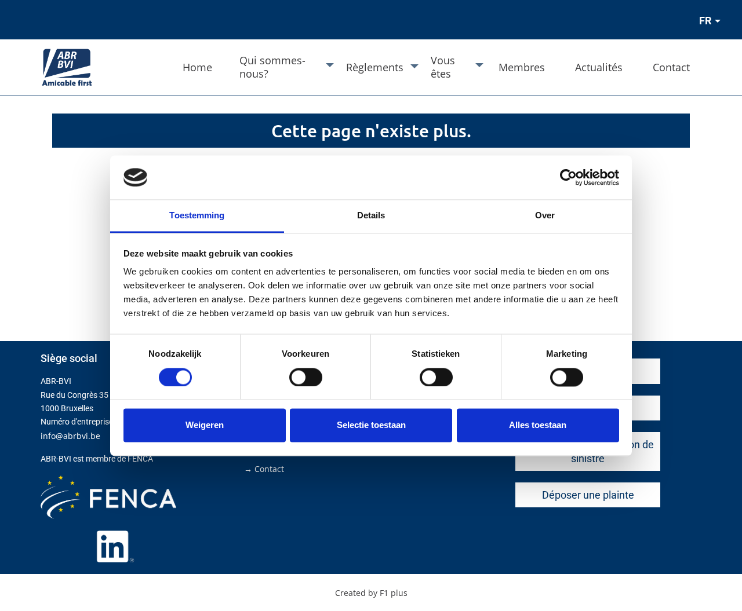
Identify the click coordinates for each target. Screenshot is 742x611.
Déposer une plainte (588, 495)
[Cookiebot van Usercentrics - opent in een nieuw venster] (568, 177)
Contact (671, 67)
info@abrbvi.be (70, 435)
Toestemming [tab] (196, 216)
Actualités (599, 67)
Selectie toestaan (371, 425)
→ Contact (264, 468)
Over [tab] (545, 216)
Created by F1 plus (371, 592)
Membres (522, 67)
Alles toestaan (537, 425)
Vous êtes (443, 67)
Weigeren (205, 425)
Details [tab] (371, 216)
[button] (708, 22)
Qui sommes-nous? (272, 67)
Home (197, 67)
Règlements (374, 67)
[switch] (305, 377)
